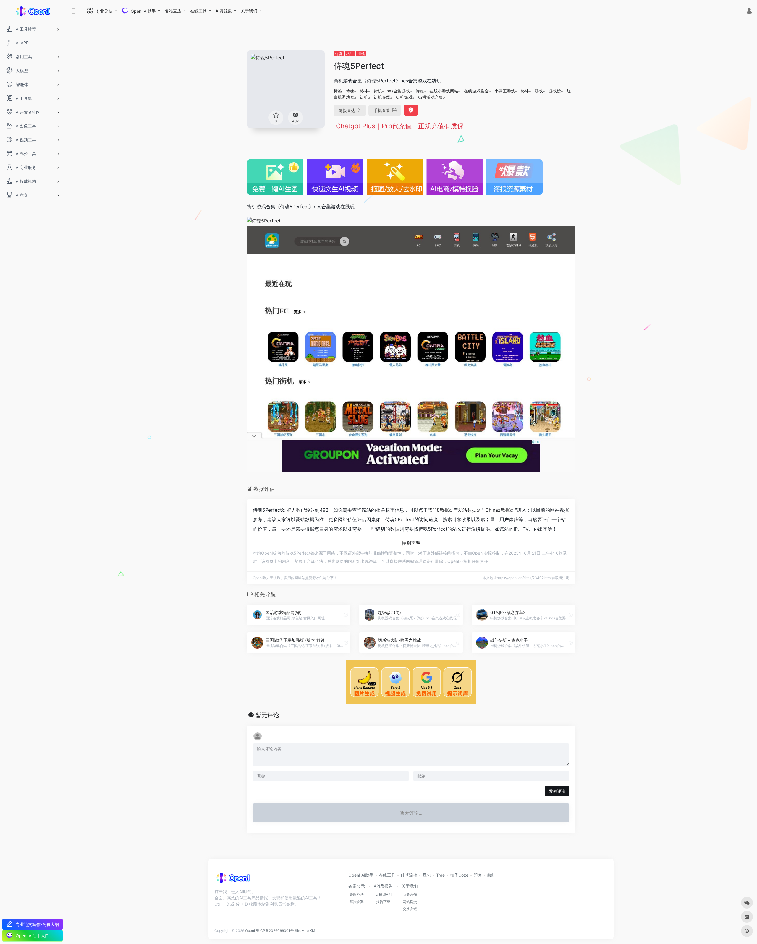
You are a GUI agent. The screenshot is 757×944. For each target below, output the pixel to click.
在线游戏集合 (476, 90)
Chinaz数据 (497, 510)
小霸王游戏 (504, 90)
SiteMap (302, 930)
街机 (361, 53)
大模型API (383, 894)
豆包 (427, 875)
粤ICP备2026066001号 (275, 930)
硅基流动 (409, 875)
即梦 (478, 875)
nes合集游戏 (398, 90)
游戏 (539, 90)
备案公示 (356, 885)
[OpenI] (232, 880)
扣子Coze (459, 875)
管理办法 (357, 894)
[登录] (749, 11)
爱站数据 (467, 510)
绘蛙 (491, 875)
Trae (440, 875)
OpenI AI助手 (360, 875)
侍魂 (338, 53)
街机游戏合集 (430, 97)
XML (313, 930)
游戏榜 (555, 90)
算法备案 (357, 901)
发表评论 (557, 791)
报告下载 (383, 901)
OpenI (250, 930)
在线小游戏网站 (443, 90)
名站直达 (173, 10)
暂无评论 (267, 715)
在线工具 (198, 10)
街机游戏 (404, 97)
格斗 (349, 53)
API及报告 (383, 885)
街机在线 (382, 97)
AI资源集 (224, 10)
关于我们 (249, 10)
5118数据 (439, 510)
